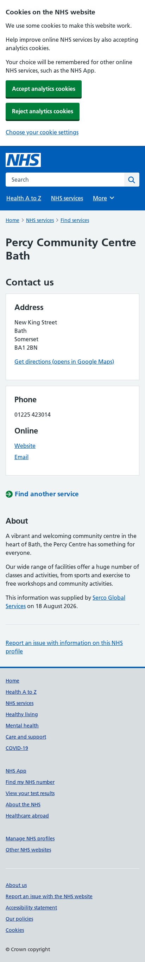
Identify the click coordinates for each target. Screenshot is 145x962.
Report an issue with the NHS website (49, 896)
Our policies (19, 919)
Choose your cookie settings (42, 132)
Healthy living (22, 714)
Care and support (26, 737)
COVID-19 (17, 748)
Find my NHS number (30, 782)
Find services (75, 220)
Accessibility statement (31, 907)
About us (16, 885)
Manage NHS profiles (30, 838)
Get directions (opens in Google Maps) (64, 361)
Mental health (22, 725)
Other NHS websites (28, 850)
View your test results (30, 793)
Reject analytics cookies (42, 111)
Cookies (15, 930)
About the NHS (23, 804)
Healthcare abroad (27, 816)
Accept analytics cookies (43, 88)
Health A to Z (23, 198)
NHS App (16, 771)
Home (12, 220)
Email (21, 456)
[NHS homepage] (23, 160)
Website (25, 445)
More (103, 198)
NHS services (67, 198)
